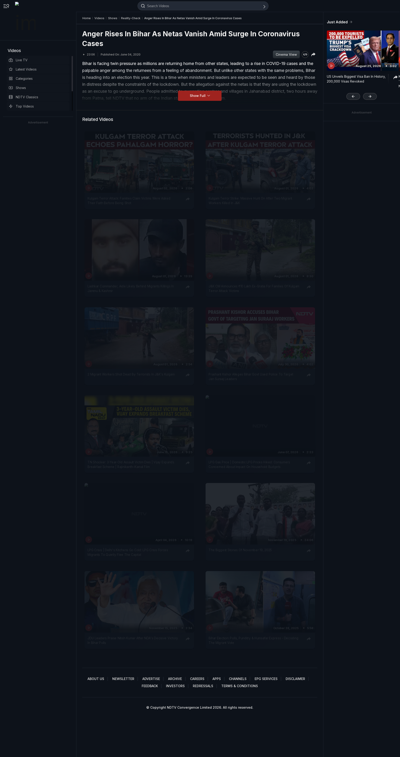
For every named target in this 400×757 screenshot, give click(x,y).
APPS (216, 679)
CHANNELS (238, 679)
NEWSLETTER (123, 679)
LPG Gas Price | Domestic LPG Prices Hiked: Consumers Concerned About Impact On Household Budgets (249, 464)
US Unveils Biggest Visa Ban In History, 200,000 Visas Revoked (356, 78)
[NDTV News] (25, 20)
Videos (14, 50)
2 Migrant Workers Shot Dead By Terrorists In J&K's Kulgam (131, 374)
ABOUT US (96, 679)
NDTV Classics (27, 97)
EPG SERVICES (266, 679)
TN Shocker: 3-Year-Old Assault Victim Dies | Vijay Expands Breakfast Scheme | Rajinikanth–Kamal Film (131, 464)
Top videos (25, 106)
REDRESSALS (203, 686)
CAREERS (197, 679)
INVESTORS (175, 686)
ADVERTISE (151, 679)
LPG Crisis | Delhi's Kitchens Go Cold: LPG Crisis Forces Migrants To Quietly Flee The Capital (128, 552)
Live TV (22, 60)
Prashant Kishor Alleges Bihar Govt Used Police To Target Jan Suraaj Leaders (251, 376)
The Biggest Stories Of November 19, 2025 (240, 550)
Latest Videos (26, 69)
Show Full (198, 96)
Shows (21, 88)
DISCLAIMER (295, 679)
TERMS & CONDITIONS (239, 686)
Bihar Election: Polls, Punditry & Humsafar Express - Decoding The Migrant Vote (253, 640)
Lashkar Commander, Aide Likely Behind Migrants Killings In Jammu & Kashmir (131, 288)
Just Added (337, 22)
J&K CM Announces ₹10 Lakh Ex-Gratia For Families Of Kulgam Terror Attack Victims (254, 288)
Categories (24, 78)
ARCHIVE (175, 679)
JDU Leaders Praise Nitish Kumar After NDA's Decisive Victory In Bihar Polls (133, 640)
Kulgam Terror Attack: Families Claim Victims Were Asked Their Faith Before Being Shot (129, 201)
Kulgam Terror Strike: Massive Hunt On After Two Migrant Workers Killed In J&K (250, 201)
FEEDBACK (150, 686)
